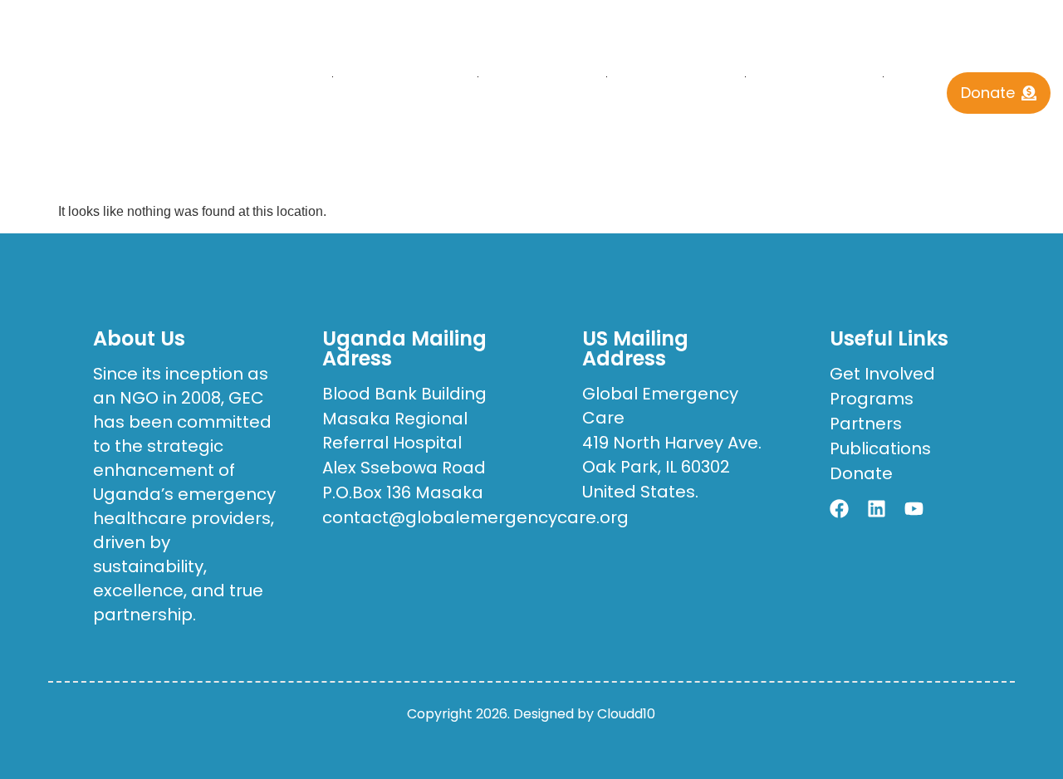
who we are (395, 76)
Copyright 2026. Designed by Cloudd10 (531, 713)
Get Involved (813, 76)
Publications (675, 76)
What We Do (542, 76)
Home (297, 76)
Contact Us (583, 114)
